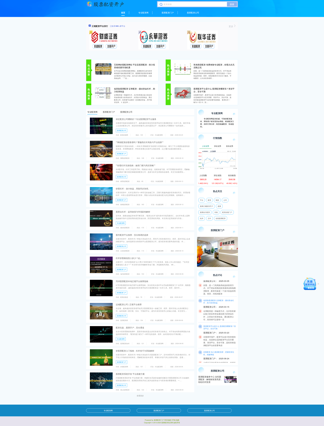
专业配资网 (143, 12)
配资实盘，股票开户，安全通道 (130, 327)
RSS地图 (167, 420)
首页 (123, 12)
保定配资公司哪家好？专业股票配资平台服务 (136, 119)
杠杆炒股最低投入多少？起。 (129, 258)
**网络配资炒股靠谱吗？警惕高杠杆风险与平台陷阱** (139, 142)
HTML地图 (175, 420)
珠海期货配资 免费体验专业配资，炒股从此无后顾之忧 (214, 66)
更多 (231, 26)
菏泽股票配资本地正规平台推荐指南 (132, 281)
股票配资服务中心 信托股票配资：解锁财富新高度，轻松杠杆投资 (210, 379)
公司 (225, 200)
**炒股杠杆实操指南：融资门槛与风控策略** (135, 165)
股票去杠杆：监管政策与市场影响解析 (133, 211)
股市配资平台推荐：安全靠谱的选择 (132, 234)
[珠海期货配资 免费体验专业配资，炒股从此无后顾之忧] (183, 68)
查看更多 (140, 395)
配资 (209, 200)
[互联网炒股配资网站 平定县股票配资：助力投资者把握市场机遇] (103, 68)
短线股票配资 (221, 218)
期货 (217, 200)
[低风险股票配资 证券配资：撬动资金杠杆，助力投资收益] (103, 93)
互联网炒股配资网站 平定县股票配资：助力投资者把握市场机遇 (134, 66)
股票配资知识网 (167, 422)
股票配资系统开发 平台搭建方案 (130, 373)
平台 (201, 200)
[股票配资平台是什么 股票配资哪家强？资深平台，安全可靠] (183, 93)
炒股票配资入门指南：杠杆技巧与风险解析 (135, 350)
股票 (219, 206)
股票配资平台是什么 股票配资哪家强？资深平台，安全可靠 (214, 90)
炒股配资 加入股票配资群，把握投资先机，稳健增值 (218, 346)
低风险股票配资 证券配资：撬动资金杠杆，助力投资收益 (134, 90)
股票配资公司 (193, 12)
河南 (216, 212)
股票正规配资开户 (206, 206)
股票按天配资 (205, 212)
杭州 (201, 218)
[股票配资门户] (105, 4)
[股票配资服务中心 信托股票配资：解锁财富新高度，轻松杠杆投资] (230, 379)
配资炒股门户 (227, 212)
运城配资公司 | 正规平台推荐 (129, 304)
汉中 (209, 218)
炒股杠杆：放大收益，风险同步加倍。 (133, 188)
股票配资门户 (168, 12)
